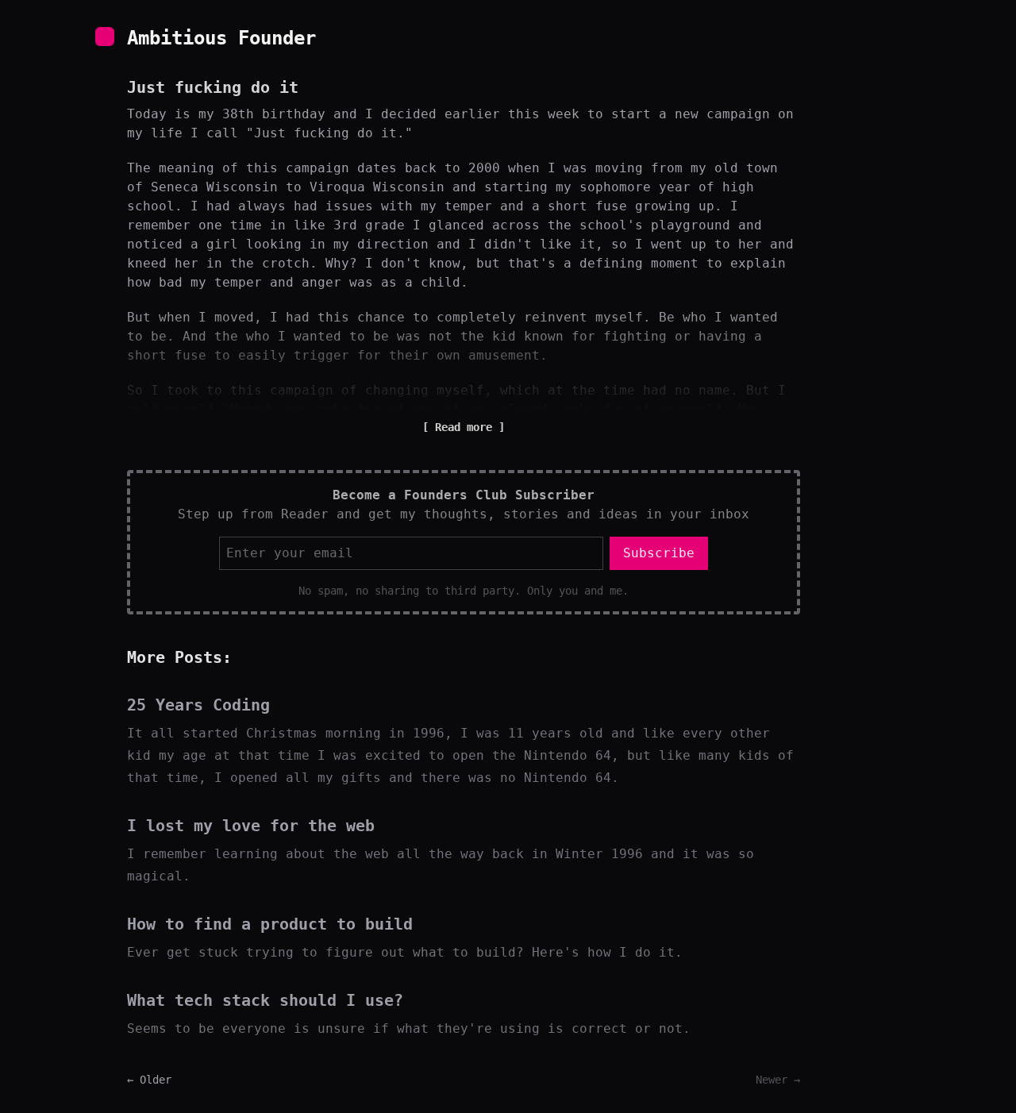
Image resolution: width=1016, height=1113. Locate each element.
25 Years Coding (198, 704)
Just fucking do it (212, 87)
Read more (463, 427)
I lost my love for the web (251, 825)
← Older (149, 1079)
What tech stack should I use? (265, 1000)
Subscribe (659, 552)
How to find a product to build (270, 924)
